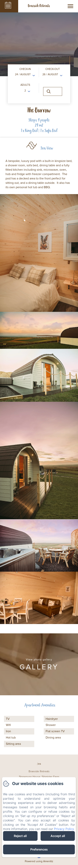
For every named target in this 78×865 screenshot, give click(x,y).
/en (39, 764)
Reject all (20, 836)
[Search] (52, 91)
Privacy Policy (64, 829)
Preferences (39, 849)
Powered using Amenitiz (39, 861)
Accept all (58, 836)
